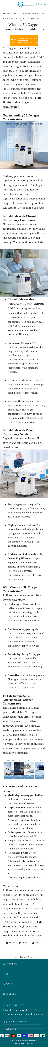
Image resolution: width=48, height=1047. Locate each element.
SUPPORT (8, 984)
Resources (9, 994)
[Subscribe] (5, 1022)
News (10, 13)
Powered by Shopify (24, 1043)
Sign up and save (14, 1005)
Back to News (26, 957)
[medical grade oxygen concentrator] (24, 145)
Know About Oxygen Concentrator (21, 18)
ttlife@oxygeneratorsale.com (25, 877)
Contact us (10, 964)
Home (5, 13)
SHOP (6, 974)
